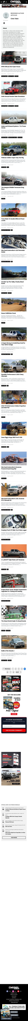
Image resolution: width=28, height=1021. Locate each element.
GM (11, 230)
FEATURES (4, 167)
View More (14, 837)
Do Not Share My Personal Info (14, 999)
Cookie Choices (14, 1015)
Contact (14, 997)
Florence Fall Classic (9, 822)
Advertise (14, 996)
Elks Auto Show (8, 826)
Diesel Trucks (11, 76)
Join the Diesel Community (14, 730)
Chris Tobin (3, 73)
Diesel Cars (4, 478)
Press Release (14, 1002)
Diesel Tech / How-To (12, 137)
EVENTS (16, 76)
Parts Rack (20, 137)
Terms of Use (13, 993)
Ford (8, 167)
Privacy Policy (13, 994)
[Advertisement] (11, 974)
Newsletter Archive (14, 1000)
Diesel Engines (4, 76)
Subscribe (14, 714)
